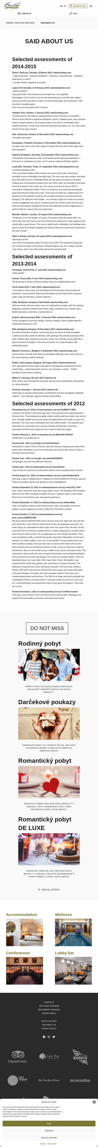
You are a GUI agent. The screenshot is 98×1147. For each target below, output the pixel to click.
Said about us (47, 23)
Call (75, 14)
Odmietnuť (49, 1130)
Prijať (49, 1123)
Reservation (79, 6)
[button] (94, 1102)
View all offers (50, 890)
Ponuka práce (49, 1013)
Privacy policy (52, 1143)
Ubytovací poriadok (49, 1006)
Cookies (43, 1143)
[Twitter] (54, 1037)
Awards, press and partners (20, 23)
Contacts (26, 14)
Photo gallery (49, 1021)
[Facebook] (44, 1037)
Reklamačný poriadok (49, 1010)
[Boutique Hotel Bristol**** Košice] (12, 6)
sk (61, 6)
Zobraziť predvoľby (49, 1138)
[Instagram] (49, 1037)
